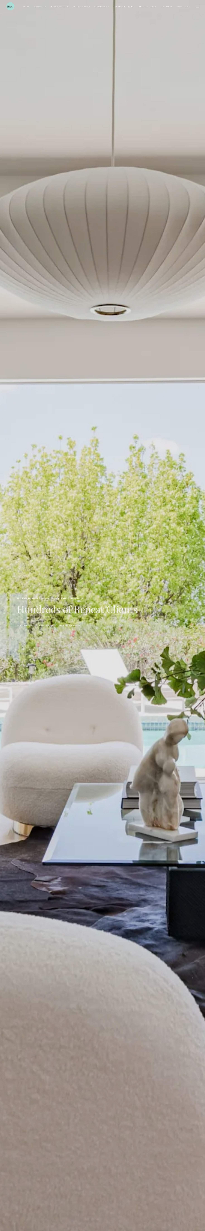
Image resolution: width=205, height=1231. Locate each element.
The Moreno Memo (124, 7)
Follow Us (167, 7)
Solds (26, 7)
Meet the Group (148, 7)
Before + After (81, 7)
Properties (40, 7)
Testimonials (101, 7)
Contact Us (183, 7)
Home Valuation (60, 7)
